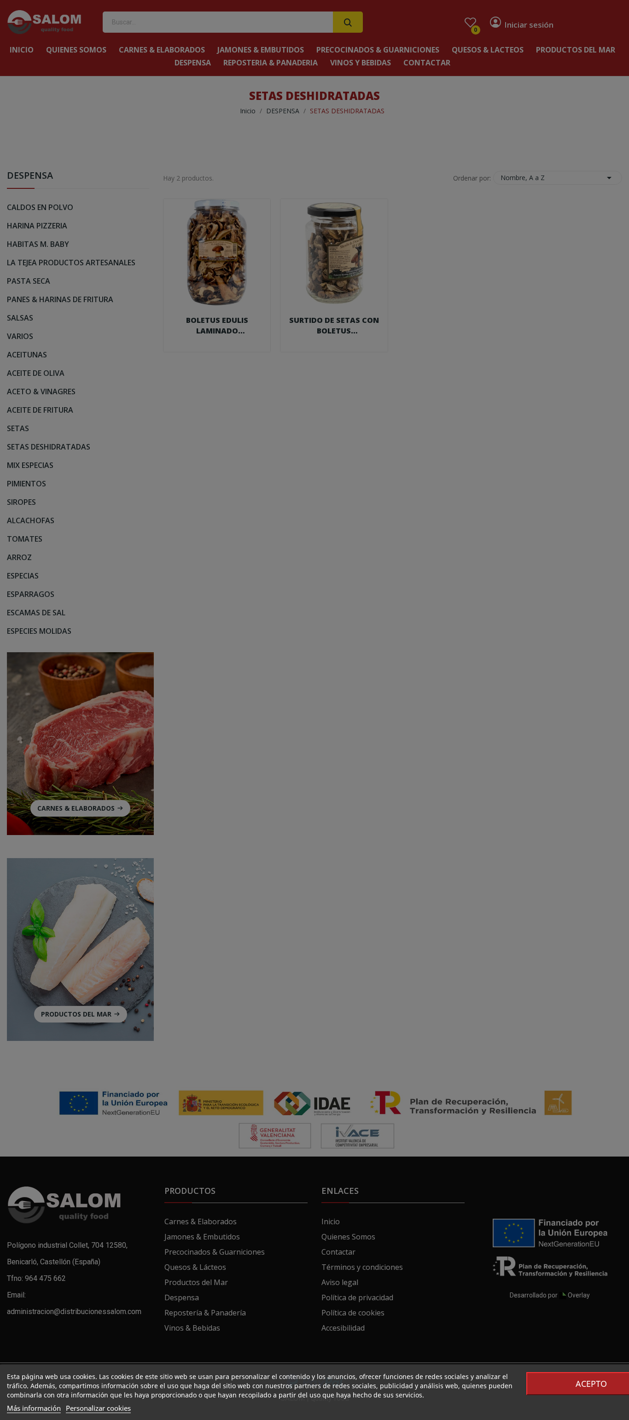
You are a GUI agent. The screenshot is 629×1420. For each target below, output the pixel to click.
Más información (34, 1408)
